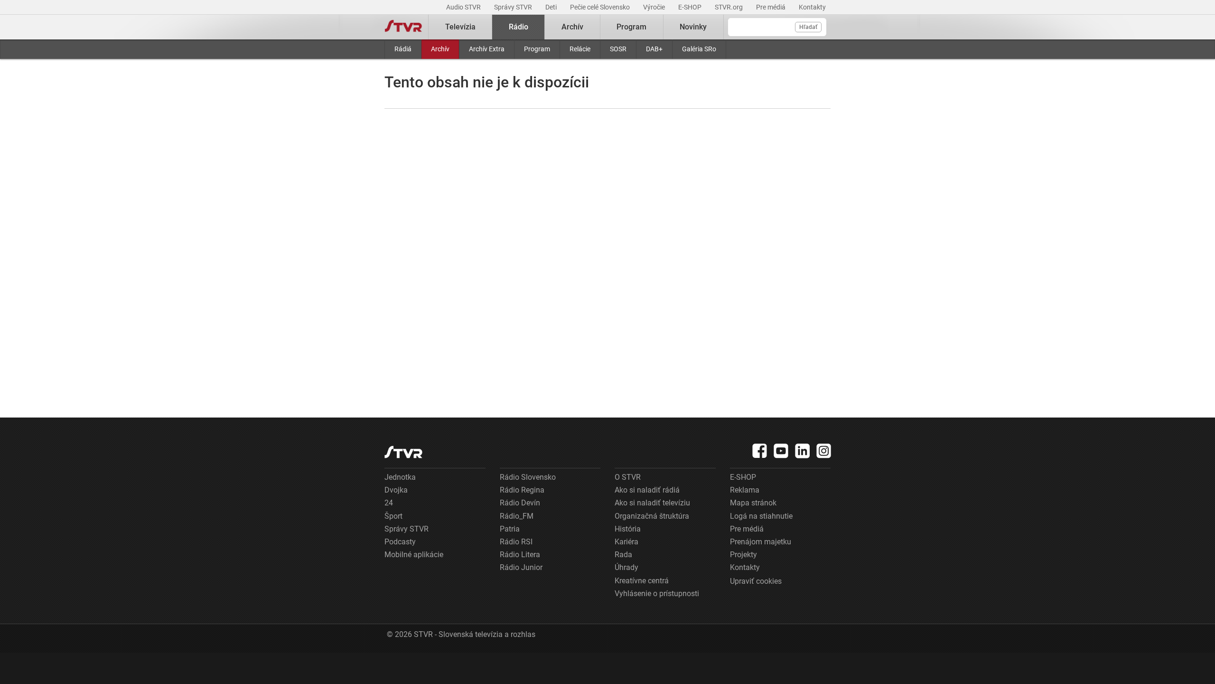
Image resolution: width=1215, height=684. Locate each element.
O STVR (628, 477)
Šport (393, 516)
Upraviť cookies (756, 581)
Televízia (460, 26)
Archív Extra (487, 49)
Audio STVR (464, 7)
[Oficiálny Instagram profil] (823, 450)
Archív (440, 49)
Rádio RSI (516, 541)
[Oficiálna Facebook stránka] (759, 450)
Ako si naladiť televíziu (652, 502)
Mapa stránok (753, 502)
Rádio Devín (520, 502)
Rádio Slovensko (528, 477)
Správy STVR (513, 7)
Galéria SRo (699, 49)
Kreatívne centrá (642, 580)
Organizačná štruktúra (652, 516)
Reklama (744, 489)
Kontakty (812, 7)
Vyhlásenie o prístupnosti (657, 593)
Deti (551, 7)
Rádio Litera (520, 554)
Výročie (654, 7)
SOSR (618, 49)
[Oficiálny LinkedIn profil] (802, 450)
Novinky (693, 26)
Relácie (580, 49)
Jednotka (400, 477)
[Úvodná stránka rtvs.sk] (403, 27)
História (628, 528)
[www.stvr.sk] (403, 452)
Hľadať (808, 27)
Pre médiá (771, 7)
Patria (510, 528)
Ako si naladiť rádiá (647, 489)
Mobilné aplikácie (413, 554)
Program (537, 49)
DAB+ (654, 49)
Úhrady (626, 567)
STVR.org (729, 7)
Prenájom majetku (760, 541)
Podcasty (400, 541)
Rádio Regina (522, 489)
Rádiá (402, 49)
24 (388, 502)
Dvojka (396, 489)
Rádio (518, 26)
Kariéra (626, 541)
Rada (623, 554)
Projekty (743, 554)
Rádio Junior (521, 567)
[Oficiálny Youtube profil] (781, 450)
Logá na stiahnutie (761, 516)
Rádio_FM (516, 516)
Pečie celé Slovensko (600, 7)
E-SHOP (690, 7)
